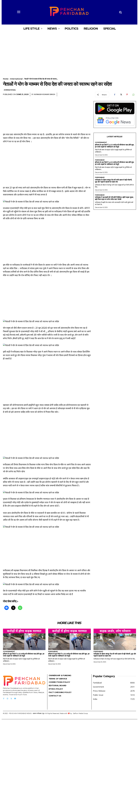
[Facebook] (114, 94)
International (16, 79)
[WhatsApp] (133, 94)
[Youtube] (15, 698)
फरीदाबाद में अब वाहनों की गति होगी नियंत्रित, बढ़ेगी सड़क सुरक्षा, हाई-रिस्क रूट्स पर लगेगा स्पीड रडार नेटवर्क (114, 198)
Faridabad (100, 160)
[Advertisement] (69, 53)
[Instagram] (7, 698)
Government (101, 142)
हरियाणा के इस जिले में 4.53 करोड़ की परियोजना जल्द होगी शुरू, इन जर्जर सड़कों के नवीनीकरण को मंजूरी (114, 146)
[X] (121, 94)
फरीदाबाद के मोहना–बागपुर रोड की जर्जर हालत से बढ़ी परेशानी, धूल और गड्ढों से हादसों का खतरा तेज (113, 181)
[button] (120, 12)
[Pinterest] (127, 94)
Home (5, 79)
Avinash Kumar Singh (44, 94)
